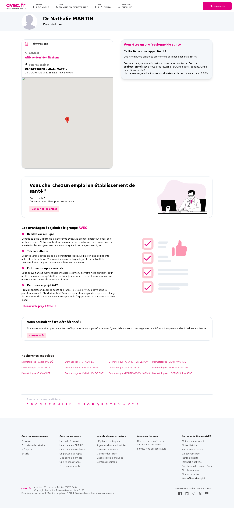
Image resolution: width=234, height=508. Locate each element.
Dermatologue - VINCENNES (79, 361)
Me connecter (217, 6)
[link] (180, 494)
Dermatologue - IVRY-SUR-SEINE (81, 367)
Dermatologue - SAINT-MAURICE (169, 361)
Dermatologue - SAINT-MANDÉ (37, 361)
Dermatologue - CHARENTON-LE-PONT (129, 361)
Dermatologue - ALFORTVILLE (124, 367)
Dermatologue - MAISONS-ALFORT (170, 367)
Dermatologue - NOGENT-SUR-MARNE (172, 373)
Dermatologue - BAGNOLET (35, 373)
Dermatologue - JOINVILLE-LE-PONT (84, 373)
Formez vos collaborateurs (151, 448)
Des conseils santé (70, 466)
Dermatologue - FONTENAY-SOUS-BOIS (129, 373)
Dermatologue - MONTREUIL (36, 367)
